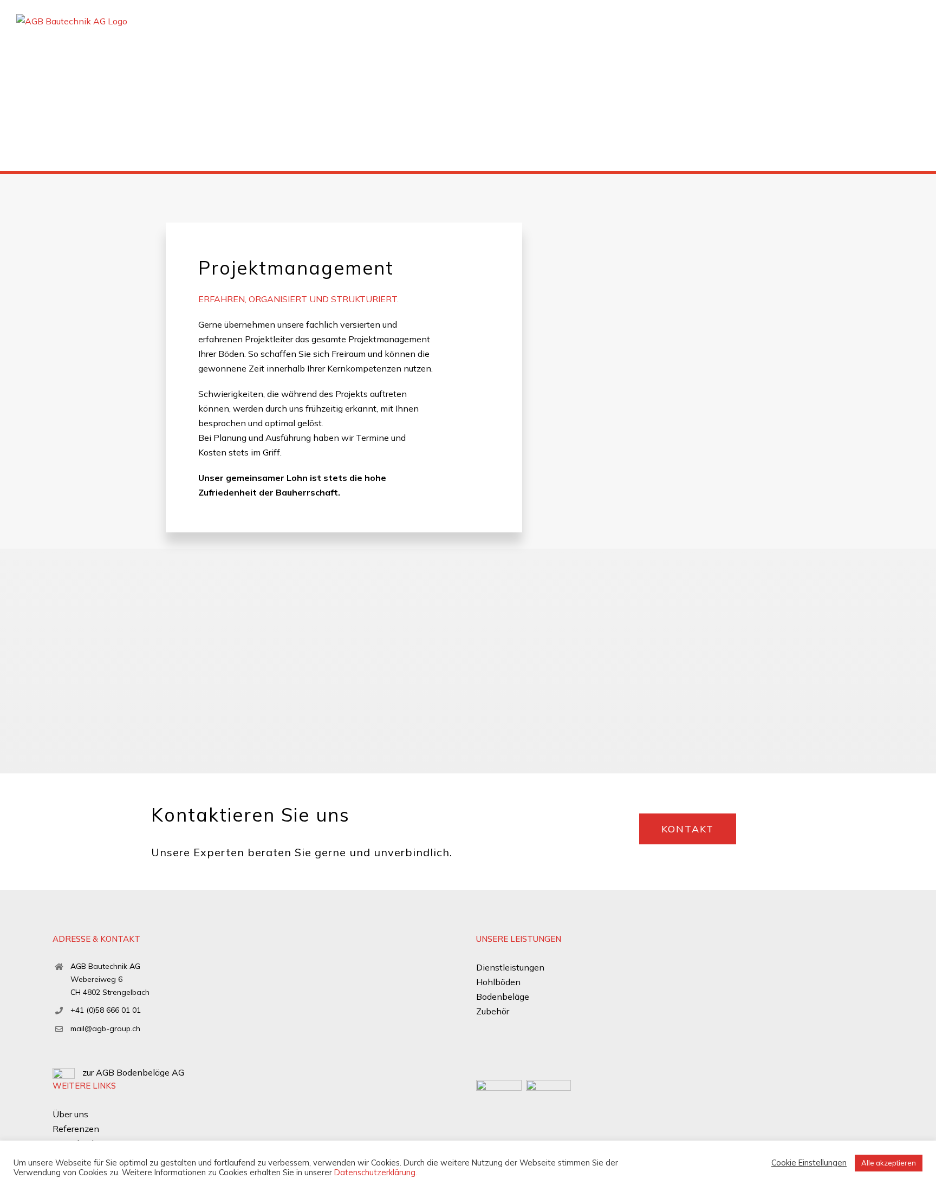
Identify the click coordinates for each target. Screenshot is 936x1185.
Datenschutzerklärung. (375, 1172)
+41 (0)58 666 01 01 (105, 1010)
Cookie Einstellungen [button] (809, 1163)
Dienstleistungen (510, 967)
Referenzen (76, 1128)
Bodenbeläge (502, 996)
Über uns (70, 1114)
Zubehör (492, 1011)
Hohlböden (498, 981)
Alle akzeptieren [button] (888, 1162)
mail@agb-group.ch (105, 1028)
